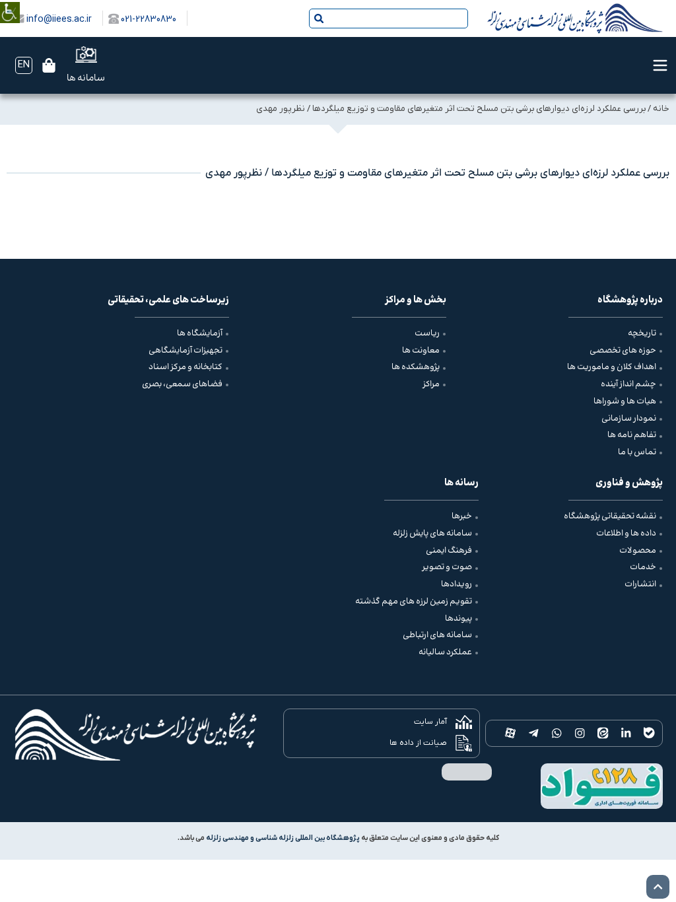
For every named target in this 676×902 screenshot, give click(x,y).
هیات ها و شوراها (624, 401)
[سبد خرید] (49, 65)
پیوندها (458, 618)
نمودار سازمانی (628, 418)
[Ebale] (649, 733)
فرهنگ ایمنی (449, 550)
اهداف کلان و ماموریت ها (611, 367)
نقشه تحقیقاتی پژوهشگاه (610, 516)
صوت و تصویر (447, 567)
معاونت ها (421, 350)
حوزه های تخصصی (623, 350)
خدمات (643, 567)
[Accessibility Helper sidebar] (10, 3)
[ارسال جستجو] (319, 18)
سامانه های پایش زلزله (432, 533)
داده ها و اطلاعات (626, 533)
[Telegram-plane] (534, 733)
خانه (661, 108)
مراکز (431, 384)
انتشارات (640, 584)
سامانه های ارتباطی (437, 635)
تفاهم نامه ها (631, 435)
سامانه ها (86, 78)
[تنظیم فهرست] (660, 65)
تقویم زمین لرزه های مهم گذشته (413, 601)
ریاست (427, 333)
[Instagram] (580, 733)
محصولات (637, 550)
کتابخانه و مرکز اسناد (185, 367)
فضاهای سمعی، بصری (182, 384)
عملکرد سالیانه (445, 652)
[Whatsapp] (557, 733)
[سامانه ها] (86, 54)
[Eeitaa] (603, 733)
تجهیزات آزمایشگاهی (185, 350)
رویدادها (456, 584)
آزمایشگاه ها (199, 333)
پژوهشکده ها (415, 367)
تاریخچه (642, 333)
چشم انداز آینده (628, 384)
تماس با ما (637, 452)
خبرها (462, 516)
